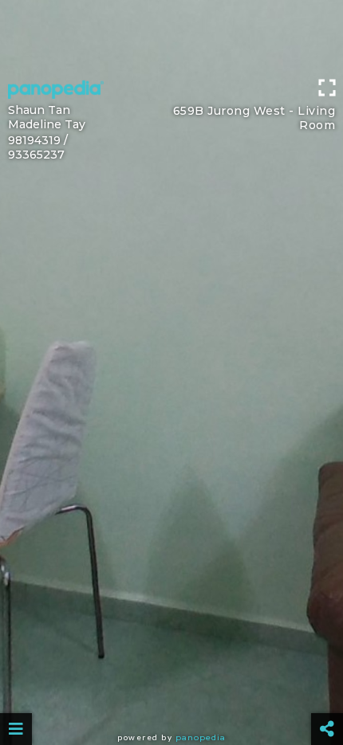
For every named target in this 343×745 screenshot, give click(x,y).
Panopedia (200, 737)
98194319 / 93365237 (38, 147)
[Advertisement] (171, 36)
